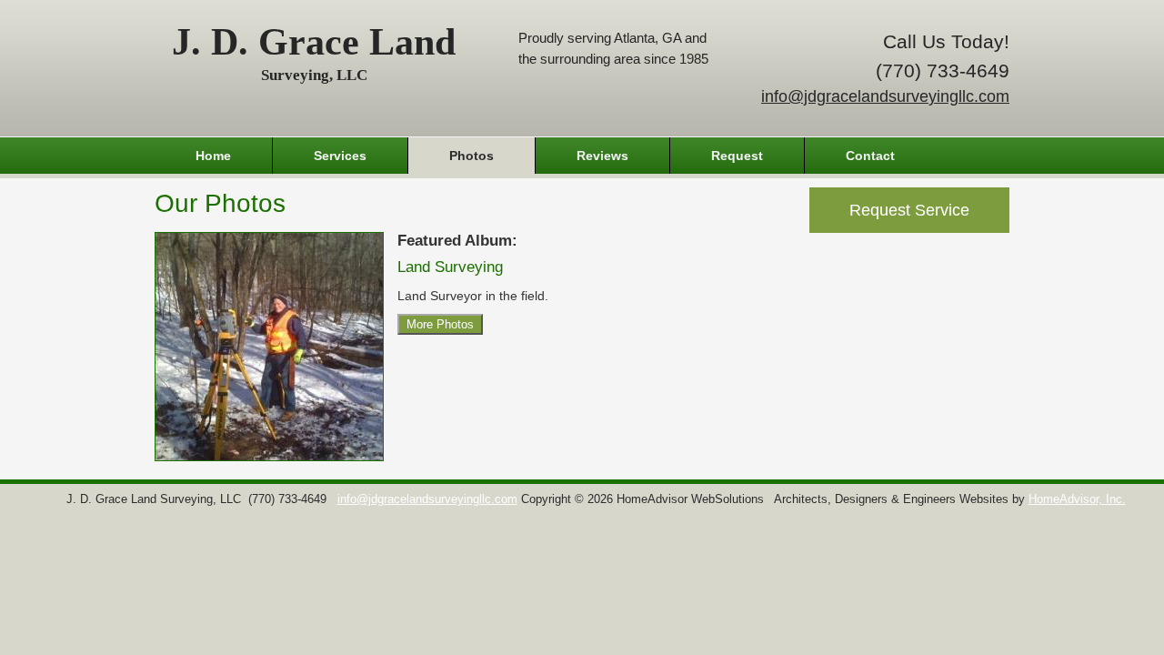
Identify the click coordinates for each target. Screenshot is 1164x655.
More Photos (440, 324)
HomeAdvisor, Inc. (1077, 499)
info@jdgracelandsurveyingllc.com (885, 96)
